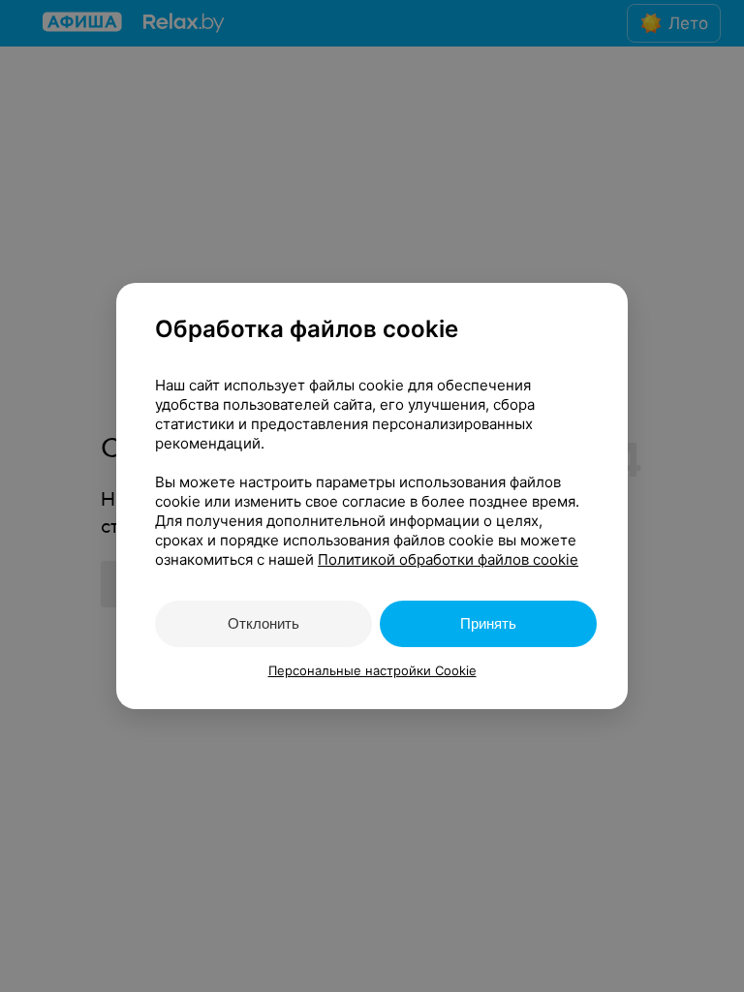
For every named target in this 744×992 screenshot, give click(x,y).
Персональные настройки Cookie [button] (372, 670)
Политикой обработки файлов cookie (448, 559)
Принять (488, 623)
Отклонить (263, 623)
